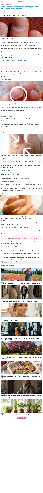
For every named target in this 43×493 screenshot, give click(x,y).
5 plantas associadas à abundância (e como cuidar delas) (15, 414)
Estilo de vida (3, 4)
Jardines (2, 356)
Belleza (2, 317)
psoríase (28, 122)
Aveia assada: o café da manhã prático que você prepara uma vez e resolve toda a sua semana (20, 377)
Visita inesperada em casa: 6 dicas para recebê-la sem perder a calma (19, 301)
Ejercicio (2, 282)
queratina (26, 103)
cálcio (37, 250)
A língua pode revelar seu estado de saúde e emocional (25, 238)
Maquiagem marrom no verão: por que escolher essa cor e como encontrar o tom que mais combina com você (20, 319)
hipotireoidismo (21, 163)
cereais (9, 190)
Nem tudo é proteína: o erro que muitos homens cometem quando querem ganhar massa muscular (20, 339)
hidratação (36, 157)
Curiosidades (8, 4)
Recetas (2, 375)
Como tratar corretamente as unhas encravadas (24, 68)
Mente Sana (3, 394)
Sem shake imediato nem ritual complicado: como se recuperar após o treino (20, 283)
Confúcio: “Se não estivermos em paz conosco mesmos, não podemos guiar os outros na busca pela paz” (21, 396)
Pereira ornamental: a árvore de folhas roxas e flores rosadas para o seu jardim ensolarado (21, 358)
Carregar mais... (21, 417)
